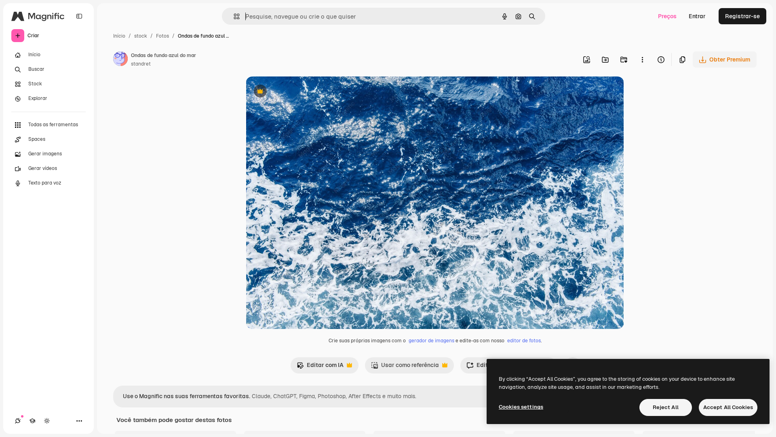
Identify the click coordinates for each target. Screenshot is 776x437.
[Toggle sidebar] (79, 16)
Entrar (697, 16)
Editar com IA (320, 367)
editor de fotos (524, 340)
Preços (667, 16)
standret (141, 64)
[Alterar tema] (46, 420)
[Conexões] (17, 420)
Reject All (666, 407)
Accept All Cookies (728, 407)
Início (119, 36)
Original (297, 92)
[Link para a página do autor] (120, 59)
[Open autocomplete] (233, 16)
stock (140, 36)
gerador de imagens (431, 340)
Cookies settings (521, 406)
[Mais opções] (642, 59)
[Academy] (32, 420)
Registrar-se (742, 16)
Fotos (162, 36)
